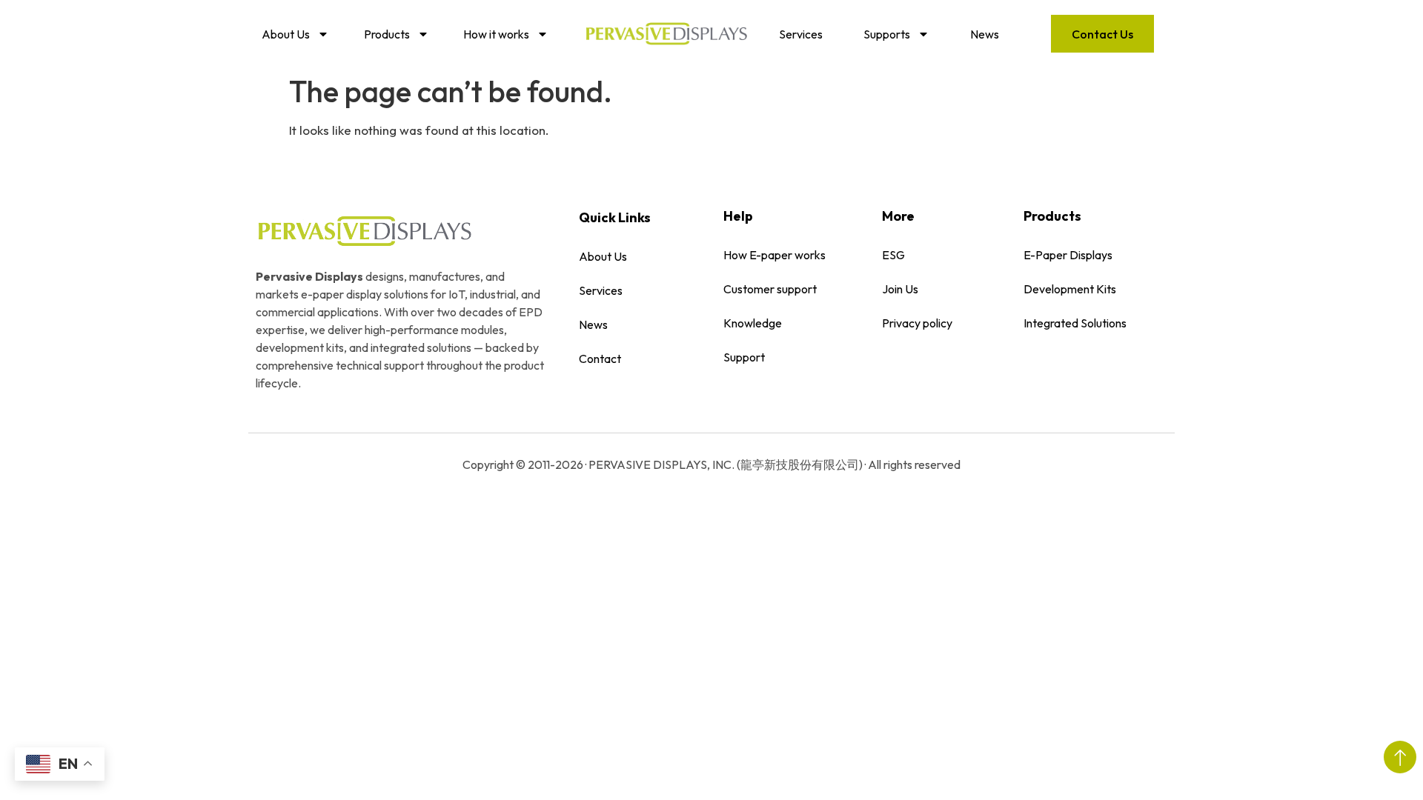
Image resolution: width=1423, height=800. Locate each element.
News (984, 34)
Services (801, 34)
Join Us (900, 288)
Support (744, 357)
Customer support (770, 288)
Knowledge (752, 323)
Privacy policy (917, 323)
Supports (886, 34)
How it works (496, 34)
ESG (893, 254)
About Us (286, 34)
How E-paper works (774, 254)
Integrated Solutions (1075, 323)
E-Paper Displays (1068, 254)
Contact (600, 358)
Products (387, 34)
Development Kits (1070, 288)
